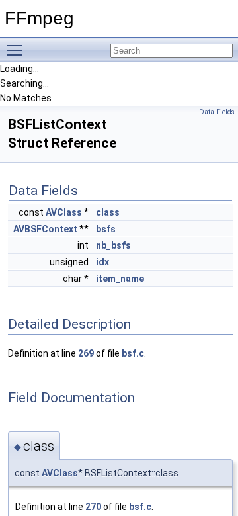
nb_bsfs (113, 245)
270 (93, 506)
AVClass (64, 212)
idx (102, 262)
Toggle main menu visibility (17, 50)
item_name (120, 278)
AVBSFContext (45, 229)
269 (86, 353)
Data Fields (217, 112)
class (108, 212)
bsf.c (133, 353)
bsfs (106, 229)
